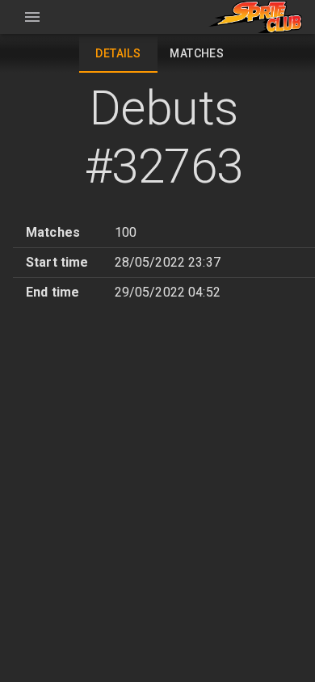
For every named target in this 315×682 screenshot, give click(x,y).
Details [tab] (118, 53)
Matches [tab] (197, 53)
